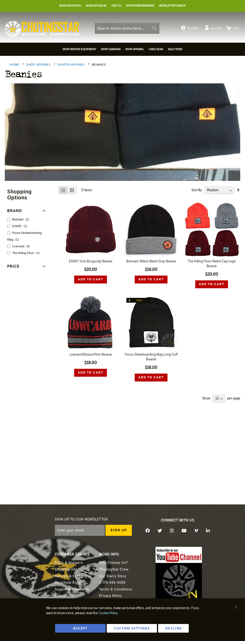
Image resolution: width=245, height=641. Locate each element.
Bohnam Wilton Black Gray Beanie (151, 261)
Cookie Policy (108, 613)
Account (216, 28)
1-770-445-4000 (112, 583)
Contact (192, 28)
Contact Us (64, 596)
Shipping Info (66, 569)
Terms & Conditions (115, 589)
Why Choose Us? (113, 563)
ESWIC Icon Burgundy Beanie (90, 261)
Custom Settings (132, 628)
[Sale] (151, 349)
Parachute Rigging (70, 583)
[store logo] (42, 29)
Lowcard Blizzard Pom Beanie (90, 354)
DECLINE (173, 628)
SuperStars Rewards (72, 589)
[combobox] (127, 28)
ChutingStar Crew (113, 569)
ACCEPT (80, 628)
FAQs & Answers (69, 563)
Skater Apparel (71, 65)
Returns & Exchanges (73, 576)
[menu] (122, 50)
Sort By (196, 190)
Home (15, 65)
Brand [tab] (14, 210)
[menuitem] (79, 49)
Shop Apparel (39, 65)
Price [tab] (13, 266)
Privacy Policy (110, 596)
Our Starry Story (112, 576)
